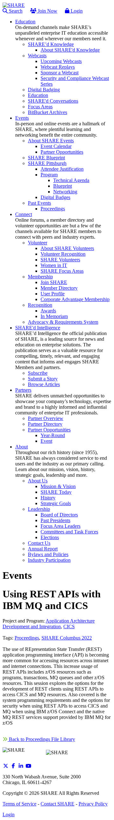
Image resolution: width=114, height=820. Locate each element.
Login (76, 11)
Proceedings (27, 638)
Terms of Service (19, 803)
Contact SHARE (57, 803)
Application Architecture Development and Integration (49, 623)
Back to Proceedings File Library (41, 739)
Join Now (46, 11)
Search (15, 11)
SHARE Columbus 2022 (66, 638)
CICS (69, 626)
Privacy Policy (93, 803)
